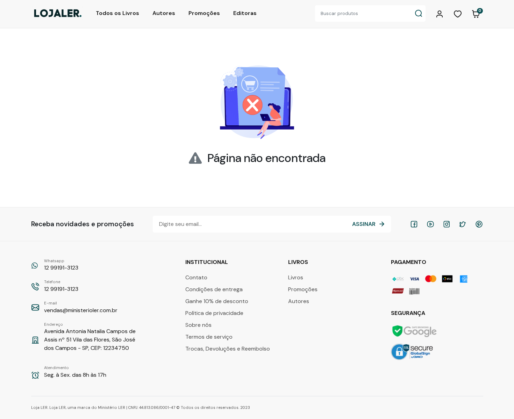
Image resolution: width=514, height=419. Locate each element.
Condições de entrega (214, 289)
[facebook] (414, 224)
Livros (295, 277)
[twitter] (462, 224)
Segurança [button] (409, 313)
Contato (196, 277)
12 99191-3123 (61, 265)
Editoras (245, 13)
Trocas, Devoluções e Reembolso (227, 348)
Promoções (204, 13)
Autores (163, 13)
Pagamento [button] (409, 262)
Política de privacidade (214, 313)
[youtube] (430, 224)
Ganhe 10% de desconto (216, 301)
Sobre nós (198, 325)
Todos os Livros (117, 13)
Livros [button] (298, 262)
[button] (440, 13)
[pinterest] (479, 224)
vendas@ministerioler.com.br (80, 307)
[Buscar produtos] (419, 13)
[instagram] (446, 224)
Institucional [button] (207, 262)
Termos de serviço (209, 336)
